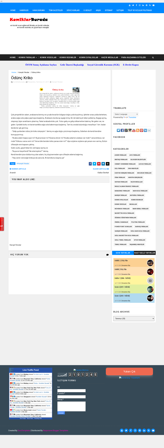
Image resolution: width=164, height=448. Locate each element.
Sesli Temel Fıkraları (123, 240)
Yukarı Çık (129, 371)
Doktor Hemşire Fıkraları (124, 173)
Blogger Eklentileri (138, 159)
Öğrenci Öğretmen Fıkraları (125, 218)
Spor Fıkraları (139, 240)
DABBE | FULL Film (120, 269)
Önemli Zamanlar (121, 222)
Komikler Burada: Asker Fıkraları (20, 416)
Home (13, 10)
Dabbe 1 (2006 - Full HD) (123, 278)
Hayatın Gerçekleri (135, 177)
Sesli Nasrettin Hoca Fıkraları (126, 235)
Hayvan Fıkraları (121, 182)
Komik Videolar (48, 57)
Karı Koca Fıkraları (140, 191)
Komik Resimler (68, 57)
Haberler (24, 10)
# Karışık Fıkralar (23, 163)
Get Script (23, 418)
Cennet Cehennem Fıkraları (125, 164)
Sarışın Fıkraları (121, 231)
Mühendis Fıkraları (122, 209)
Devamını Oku (126, 265)
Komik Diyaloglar (88, 57)
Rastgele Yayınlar (144, 253)
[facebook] (136, 5)
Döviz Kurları (73, 10)
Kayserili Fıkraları (137, 195)
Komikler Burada (41, 396)
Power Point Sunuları (123, 226)
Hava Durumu (39, 10)
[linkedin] (143, 5)
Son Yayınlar (123, 253)
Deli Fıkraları (120, 168)
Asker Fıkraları (120, 155)
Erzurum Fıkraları (144, 173)
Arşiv (98, 10)
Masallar (133, 204)
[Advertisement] (109, 34)
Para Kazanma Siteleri (133, 57)
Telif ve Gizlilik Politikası (140, 10)
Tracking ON (38, 418)
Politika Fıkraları (138, 222)
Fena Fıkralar (120, 177)
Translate (132, 117)
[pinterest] (146, 5)
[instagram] (139, 5)
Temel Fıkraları (120, 244)
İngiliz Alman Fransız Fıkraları (127, 186)
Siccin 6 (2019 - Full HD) (122, 287)
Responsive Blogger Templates (55, 430)
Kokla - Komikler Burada (41, 383)
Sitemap (108, 10)
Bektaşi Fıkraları (121, 159)
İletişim (120, 10)
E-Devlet (88, 10)
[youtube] (129, 5)
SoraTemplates (24, 430)
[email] (153, 5)
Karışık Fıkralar (23, 72)
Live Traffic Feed (31, 370)
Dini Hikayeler (133, 168)
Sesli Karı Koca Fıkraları (140, 231)
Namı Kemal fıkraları (140, 209)
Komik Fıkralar (27, 57)
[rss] (150, 5)
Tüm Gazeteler (56, 10)
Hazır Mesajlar (109, 57)
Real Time (30, 418)
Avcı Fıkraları (135, 155)
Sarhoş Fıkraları (141, 226)
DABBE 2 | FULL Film (121, 261)
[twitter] (133, 5)
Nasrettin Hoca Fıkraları (124, 213)
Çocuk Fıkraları (145, 164)
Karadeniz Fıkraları (122, 191)
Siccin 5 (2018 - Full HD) (122, 296)
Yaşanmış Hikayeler (137, 244)
